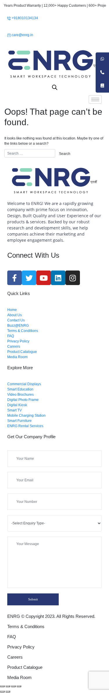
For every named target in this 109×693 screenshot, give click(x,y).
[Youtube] (43, 278)
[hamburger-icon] (95, 99)
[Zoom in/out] (19, 686)
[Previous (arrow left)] (2, 691)
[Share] (8, 686)
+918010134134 (24, 18)
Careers (15, 657)
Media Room (19, 677)
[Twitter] (29, 278)
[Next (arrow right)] (8, 691)
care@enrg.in (22, 35)
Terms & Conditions (25, 626)
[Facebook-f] (14, 278)
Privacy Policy (21, 646)
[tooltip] (102, 59)
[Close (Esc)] (2, 686)
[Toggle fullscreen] (13, 686)
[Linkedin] (58, 278)
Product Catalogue (24, 667)
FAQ (11, 636)
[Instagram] (72, 278)
